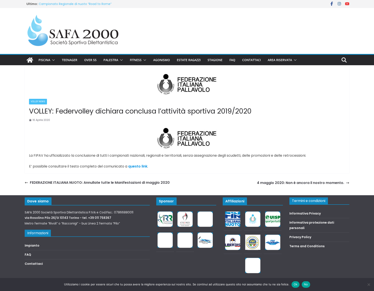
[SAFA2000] (30, 60)
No (306, 284)
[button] (52, 60)
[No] (368, 284)
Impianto (32, 245)
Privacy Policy (300, 237)
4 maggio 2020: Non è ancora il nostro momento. (300, 182)
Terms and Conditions (307, 246)
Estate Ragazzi (189, 60)
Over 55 (90, 60)
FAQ (232, 60)
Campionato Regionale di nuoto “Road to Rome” (75, 4)
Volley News (38, 101)
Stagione (215, 60)
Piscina (44, 60)
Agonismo (161, 60)
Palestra (110, 60)
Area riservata (280, 60)
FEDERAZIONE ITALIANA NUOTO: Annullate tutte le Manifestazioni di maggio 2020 (100, 182)
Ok (296, 284)
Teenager (69, 60)
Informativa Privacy (305, 213)
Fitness (136, 60)
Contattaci (251, 60)
